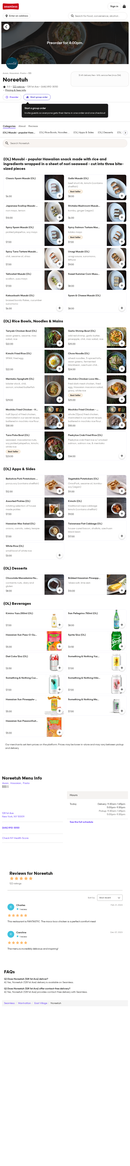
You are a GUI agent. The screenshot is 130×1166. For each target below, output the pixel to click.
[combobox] (97, 16)
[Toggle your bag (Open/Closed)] (124, 6)
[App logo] (11, 6)
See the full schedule (81, 822)
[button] (17, 16)
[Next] (125, 133)
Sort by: (91, 897)
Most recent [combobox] (105, 897)
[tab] (19, 132)
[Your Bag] (124, 6)
